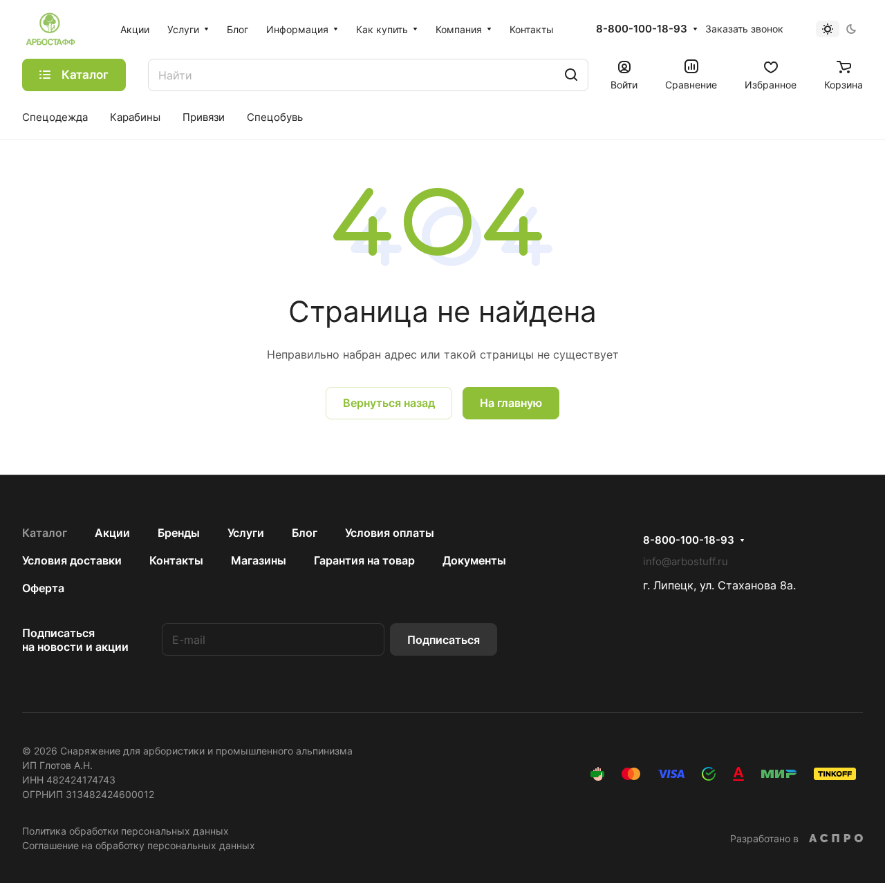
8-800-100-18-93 (641, 29)
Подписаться (443, 640)
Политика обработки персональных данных (125, 831)
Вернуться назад (389, 403)
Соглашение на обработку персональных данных (138, 845)
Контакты (176, 560)
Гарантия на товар (364, 560)
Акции (112, 533)
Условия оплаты (389, 533)
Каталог (44, 533)
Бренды (179, 533)
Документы (474, 560)
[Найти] (571, 75)
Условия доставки (72, 560)
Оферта (43, 588)
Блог (304, 533)
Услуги (245, 533)
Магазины (258, 560)
